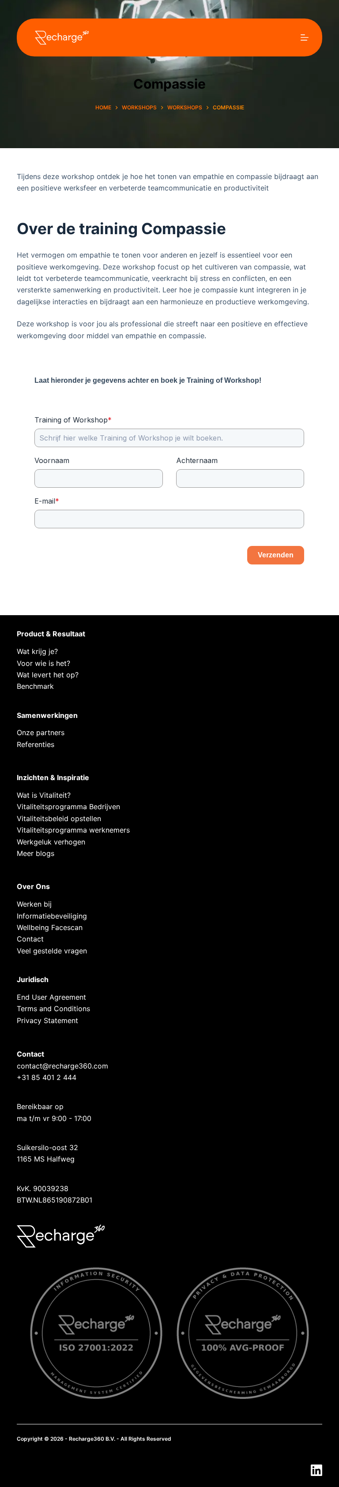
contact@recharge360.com (62, 1065)
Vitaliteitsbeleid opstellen (59, 818)
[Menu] (305, 37)
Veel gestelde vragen (52, 950)
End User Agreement (51, 997)
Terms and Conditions (53, 1008)
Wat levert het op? (48, 674)
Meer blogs (35, 853)
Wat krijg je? (37, 651)
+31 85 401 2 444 (46, 1077)
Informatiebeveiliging (52, 916)
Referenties (35, 744)
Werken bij (34, 904)
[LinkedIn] (316, 1470)
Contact (30, 938)
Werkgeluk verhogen (51, 841)
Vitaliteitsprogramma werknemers (73, 830)
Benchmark (35, 686)
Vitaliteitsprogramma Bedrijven (68, 806)
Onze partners (40, 732)
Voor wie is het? (43, 663)
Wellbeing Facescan (50, 927)
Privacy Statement (47, 1020)
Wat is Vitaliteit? (44, 795)
